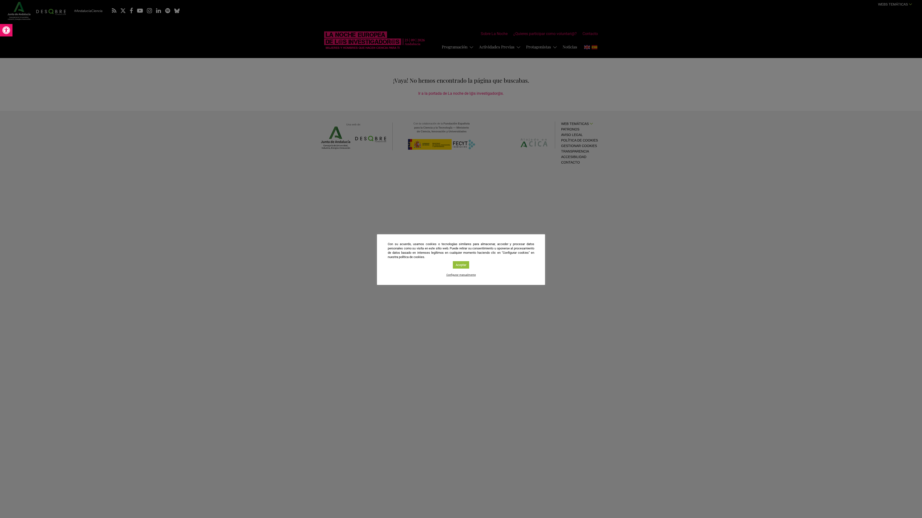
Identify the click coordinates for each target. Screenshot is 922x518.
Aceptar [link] (461, 265)
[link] (6, 30)
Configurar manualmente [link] (461, 275)
